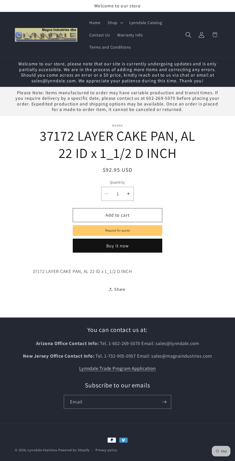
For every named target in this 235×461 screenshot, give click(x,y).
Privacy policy (106, 450)
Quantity (117, 182)
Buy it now (117, 246)
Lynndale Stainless (42, 450)
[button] (115, 23)
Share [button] (119, 289)
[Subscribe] (164, 402)
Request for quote (117, 230)
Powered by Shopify (74, 450)
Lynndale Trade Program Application (117, 368)
